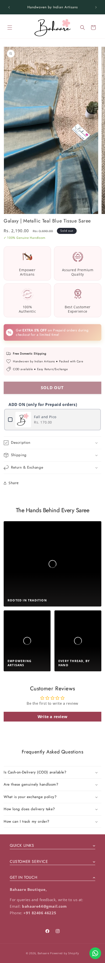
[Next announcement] (96, 7)
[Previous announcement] (9, 7)
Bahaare (43, 953)
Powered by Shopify (64, 953)
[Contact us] (95, 953)
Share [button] (14, 483)
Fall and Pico (45, 416)
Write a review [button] (52, 716)
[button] (9, 27)
